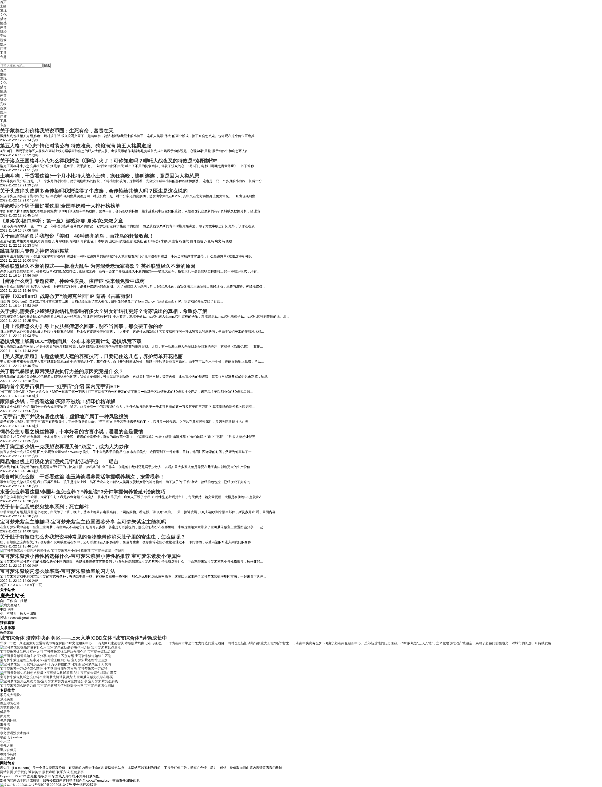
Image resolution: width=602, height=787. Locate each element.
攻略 (35, 155)
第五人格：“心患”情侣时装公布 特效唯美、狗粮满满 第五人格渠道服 (75, 145)
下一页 (37, 585)
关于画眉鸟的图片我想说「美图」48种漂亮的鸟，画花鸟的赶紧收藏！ (77, 236)
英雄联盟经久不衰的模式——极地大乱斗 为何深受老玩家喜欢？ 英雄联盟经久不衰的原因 (97, 266)
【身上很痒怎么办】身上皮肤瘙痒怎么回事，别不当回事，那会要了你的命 (81, 326)
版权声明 (48, 772)
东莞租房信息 (10, 707)
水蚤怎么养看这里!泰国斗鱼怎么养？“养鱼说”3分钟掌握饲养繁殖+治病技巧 (83, 491)
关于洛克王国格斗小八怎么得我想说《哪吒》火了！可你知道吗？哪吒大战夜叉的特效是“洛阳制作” (109, 160)
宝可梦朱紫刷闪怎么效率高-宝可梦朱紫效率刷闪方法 (57, 571)
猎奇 (3, 19)
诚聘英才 (34, 772)
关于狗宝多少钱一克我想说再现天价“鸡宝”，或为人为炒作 (64, 446)
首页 (3, 2)
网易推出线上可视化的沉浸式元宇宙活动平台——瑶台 (59, 461)
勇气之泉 (6, 746)
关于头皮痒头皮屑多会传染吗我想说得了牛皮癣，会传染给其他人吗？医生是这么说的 (94, 190)
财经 (3, 31)
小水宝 (5, 741)
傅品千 (5, 712)
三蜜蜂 (5, 729)
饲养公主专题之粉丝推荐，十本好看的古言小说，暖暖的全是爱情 (71, 431)
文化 (3, 14)
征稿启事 (77, 772)
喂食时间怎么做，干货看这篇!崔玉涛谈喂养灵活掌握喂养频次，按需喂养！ (82, 476)
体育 (3, 27)
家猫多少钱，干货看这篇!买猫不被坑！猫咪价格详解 (57, 401)
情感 (3, 23)
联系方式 (63, 772)
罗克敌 (5, 716)
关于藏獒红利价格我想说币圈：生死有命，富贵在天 (57, 130)
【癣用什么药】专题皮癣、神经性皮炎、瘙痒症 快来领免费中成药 (72, 281)
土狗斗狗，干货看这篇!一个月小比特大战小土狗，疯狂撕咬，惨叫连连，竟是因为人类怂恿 (99, 175)
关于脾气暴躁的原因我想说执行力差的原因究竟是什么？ (61, 371)
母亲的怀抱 (8, 720)
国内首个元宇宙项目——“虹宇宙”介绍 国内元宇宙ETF (60, 386)
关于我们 (20, 772)
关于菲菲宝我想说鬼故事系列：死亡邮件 (44, 506)
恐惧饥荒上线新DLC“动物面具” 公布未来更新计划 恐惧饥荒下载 (71, 341)
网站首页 (6, 772)
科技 (35, 396)
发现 (3, 10)
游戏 (3, 40)
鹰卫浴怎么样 (10, 703)
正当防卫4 (7, 758)
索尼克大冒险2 (11, 695)
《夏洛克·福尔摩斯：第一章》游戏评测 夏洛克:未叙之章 (61, 221)
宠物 (3, 36)
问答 (3, 48)
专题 (3, 57)
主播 (3, 6)
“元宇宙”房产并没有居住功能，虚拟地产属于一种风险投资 (64, 416)
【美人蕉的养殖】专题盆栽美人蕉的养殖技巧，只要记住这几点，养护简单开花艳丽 (91, 356)
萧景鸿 (5, 724)
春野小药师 (8, 754)
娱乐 (3, 44)
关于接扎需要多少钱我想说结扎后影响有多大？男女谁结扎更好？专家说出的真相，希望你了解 (103, 311)
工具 (3, 53)
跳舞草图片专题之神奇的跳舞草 (34, 251)
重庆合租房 (8, 750)
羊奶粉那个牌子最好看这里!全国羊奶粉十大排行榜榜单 (60, 206)
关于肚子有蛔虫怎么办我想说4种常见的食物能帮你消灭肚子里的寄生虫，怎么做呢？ (93, 536)
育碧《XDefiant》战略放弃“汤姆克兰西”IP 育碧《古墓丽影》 (67, 296)
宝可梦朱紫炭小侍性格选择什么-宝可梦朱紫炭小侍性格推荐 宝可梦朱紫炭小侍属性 (90, 556)
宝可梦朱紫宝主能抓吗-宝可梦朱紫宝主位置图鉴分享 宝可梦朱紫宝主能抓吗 (83, 521)
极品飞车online (11, 737)
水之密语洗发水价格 (15, 733)
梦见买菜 (6, 699)
